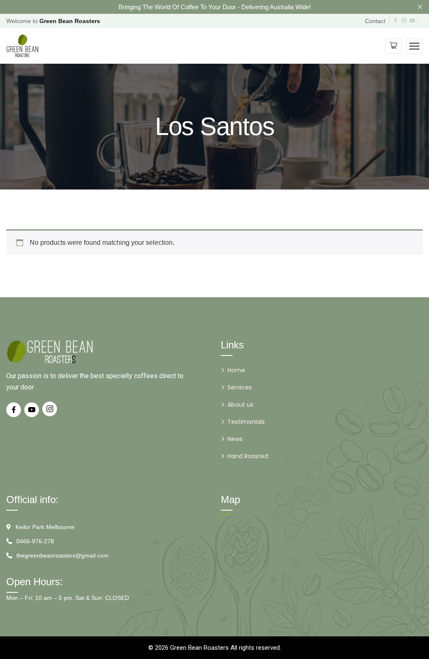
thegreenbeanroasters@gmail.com (62, 555)
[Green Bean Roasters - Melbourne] (22, 45)
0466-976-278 (35, 541)
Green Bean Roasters (199, 647)
